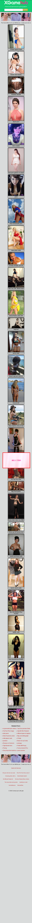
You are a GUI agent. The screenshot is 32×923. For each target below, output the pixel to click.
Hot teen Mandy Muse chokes (22, 779)
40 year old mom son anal (9, 772)
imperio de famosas (16, 768)
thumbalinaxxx (12, 785)
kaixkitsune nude (23, 782)
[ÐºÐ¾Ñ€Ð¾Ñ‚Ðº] (16, 4)
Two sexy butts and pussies (11, 782)
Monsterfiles (20, 785)
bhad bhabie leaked (22, 776)
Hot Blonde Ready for (8, 779)
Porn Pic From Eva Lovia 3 (23, 772)
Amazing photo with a (10, 776)
